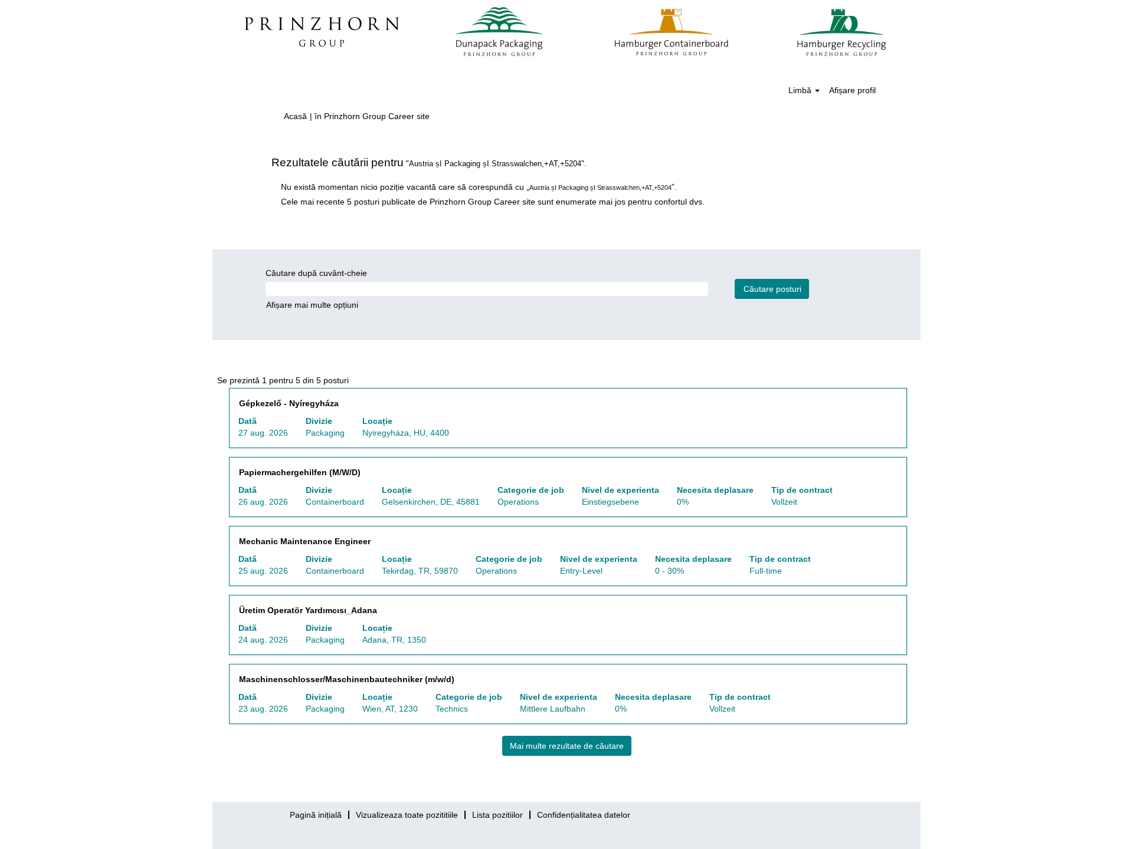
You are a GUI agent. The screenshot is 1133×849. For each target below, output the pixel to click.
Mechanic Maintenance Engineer (305, 541)
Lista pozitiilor (497, 815)
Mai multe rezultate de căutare (567, 746)
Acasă (295, 116)
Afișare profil (852, 90)
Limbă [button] (801, 90)
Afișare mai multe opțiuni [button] (312, 305)
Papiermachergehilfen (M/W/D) (300, 472)
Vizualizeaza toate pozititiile (407, 815)
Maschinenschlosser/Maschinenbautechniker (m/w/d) (346, 679)
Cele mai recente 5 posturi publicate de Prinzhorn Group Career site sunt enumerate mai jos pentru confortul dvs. (493, 201)
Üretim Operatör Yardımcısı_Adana (308, 610)
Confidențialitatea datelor (583, 815)
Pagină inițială (316, 815)
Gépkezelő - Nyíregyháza (289, 403)
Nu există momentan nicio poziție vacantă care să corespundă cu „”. (479, 187)
